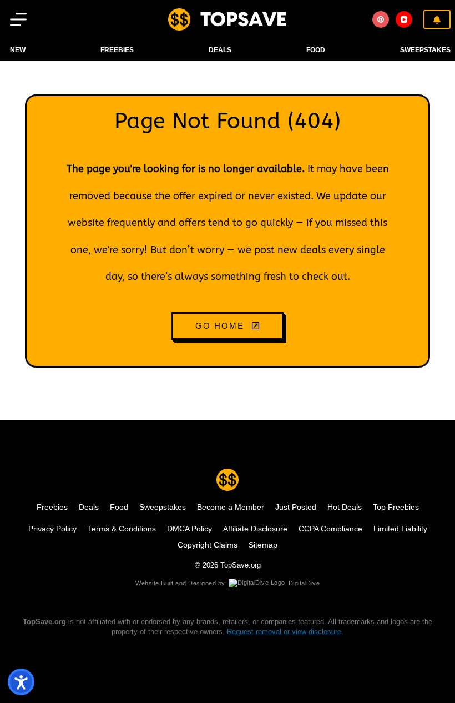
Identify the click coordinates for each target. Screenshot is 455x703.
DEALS (220, 50)
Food (119, 507)
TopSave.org (240, 565)
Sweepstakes (425, 50)
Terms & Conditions (122, 528)
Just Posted (295, 507)
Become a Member (230, 507)
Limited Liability (400, 528)
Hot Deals (344, 507)
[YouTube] (404, 19)
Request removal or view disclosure (284, 631)
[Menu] (18, 19)
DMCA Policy (189, 528)
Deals (89, 507)
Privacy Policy (52, 528)
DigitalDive (304, 583)
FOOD (315, 50)
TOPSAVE (243, 19)
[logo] (179, 19)
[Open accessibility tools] (21, 682)
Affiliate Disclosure (255, 528)
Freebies (117, 50)
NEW (18, 50)
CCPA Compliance (330, 528)
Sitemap (263, 544)
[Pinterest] (380, 19)
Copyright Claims (207, 544)
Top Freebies (396, 507)
